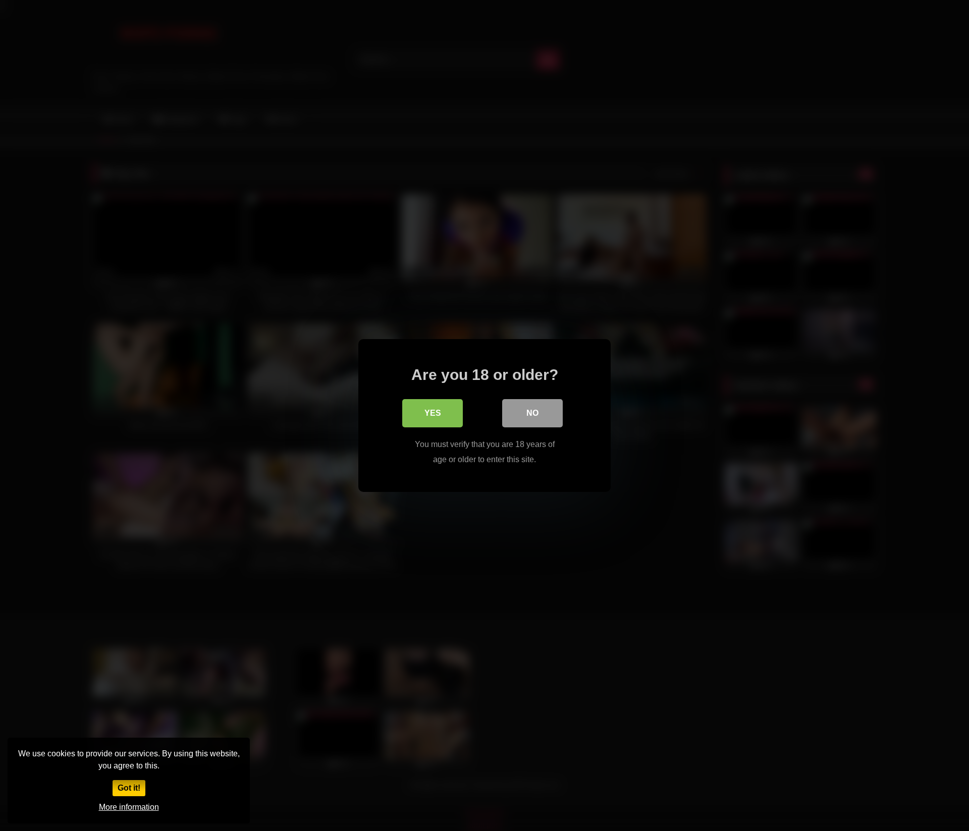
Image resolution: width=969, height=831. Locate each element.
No (532, 413)
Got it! (129, 788)
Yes (432, 413)
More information (129, 807)
